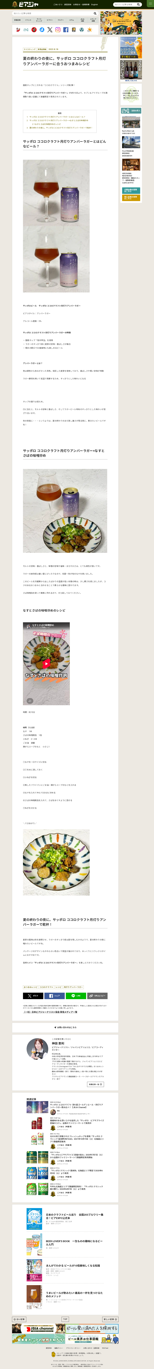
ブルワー (61, 20)
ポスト (35, 996)
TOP (65, 1319)
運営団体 (67, 4)
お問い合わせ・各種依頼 (91, 1348)
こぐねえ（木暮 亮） (65, 1127)
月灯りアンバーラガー (73, 987)
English (94, 4)
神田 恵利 (58, 1043)
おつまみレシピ (30, 987)
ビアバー (50, 20)
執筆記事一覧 (94, 1084)
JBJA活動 (82, 20)
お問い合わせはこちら (67, 1027)
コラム (71, 20)
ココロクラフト (46, 987)
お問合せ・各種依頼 (81, 4)
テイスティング (39, 20)
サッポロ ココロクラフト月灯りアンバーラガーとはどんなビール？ (57, 117)
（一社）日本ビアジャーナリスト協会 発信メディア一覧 (50, 1012)
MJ (58, 1111)
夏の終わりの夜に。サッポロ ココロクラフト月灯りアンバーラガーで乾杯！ (61, 128)
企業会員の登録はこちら (130, 190)
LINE (78, 996)
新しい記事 (109, 1319)
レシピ (58, 987)
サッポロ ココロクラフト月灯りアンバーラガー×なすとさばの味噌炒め (58, 120)
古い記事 (20, 1319)
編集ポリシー (59, 1348)
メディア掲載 (93, 20)
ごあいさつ (57, 4)
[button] (119, 32)
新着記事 (17, 20)
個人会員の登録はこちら (130, 198)
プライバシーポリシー (73, 1348)
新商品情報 (42, 49)
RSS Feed (105, 1348)
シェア (57, 996)
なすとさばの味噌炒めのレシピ (48, 124)
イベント (28, 20)
